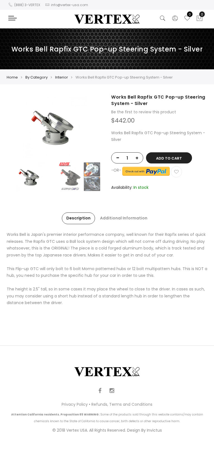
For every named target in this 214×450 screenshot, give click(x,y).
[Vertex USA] (107, 19)
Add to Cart (169, 158)
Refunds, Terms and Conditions (121, 404)
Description (78, 218)
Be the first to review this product (143, 112)
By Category (36, 77)
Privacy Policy (75, 404)
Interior (61, 77)
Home (12, 77)
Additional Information (123, 218)
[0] (199, 20)
